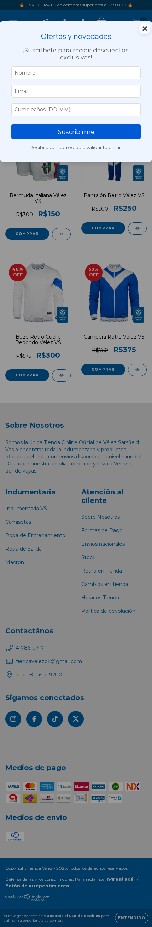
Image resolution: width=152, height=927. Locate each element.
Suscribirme (76, 131)
